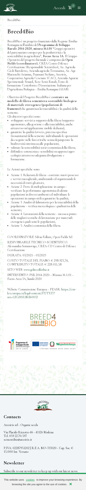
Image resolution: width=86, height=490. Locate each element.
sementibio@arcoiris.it (18, 440)
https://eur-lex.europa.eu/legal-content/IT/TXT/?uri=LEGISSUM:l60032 (41, 293)
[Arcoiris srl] (10, 8)
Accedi (59, 7)
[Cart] (70, 7)
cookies (30, 479)
